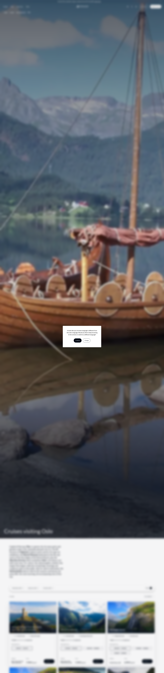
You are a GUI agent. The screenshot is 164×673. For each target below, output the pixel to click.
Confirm (77, 340)
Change (87, 340)
